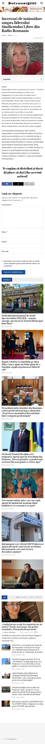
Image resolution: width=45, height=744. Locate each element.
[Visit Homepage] (22, 3)
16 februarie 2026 (9, 555)
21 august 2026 (18, 669)
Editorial (7, 561)
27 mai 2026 (7, 419)
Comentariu (7, 205)
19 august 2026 (18, 683)
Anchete (24, 597)
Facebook (32, 89)
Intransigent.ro (12, 739)
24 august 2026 (19, 655)
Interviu (31, 597)
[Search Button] (41, 3)
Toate (18, 597)
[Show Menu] (3, 3)
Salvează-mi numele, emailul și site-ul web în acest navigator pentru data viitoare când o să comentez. (22, 263)
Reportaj (38, 597)
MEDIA (10, 35)
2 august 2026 (10, 586)
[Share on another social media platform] (29, 184)
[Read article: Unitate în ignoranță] (22, 574)
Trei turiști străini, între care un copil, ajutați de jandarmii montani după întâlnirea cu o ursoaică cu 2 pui (21, 503)
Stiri (15, 35)
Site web (5, 251)
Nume (5, 232)
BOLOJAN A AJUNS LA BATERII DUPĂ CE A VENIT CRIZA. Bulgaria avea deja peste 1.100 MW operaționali (27, 704)
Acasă (4, 35)
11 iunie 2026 (7, 326)
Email (5, 242)
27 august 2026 (27, 632)
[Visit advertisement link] (22, 9)
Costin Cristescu (9, 632)
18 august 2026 (18, 697)
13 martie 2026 (8, 508)
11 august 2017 (38, 38)
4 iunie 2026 (7, 372)
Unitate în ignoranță (13, 583)
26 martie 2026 (8, 465)
